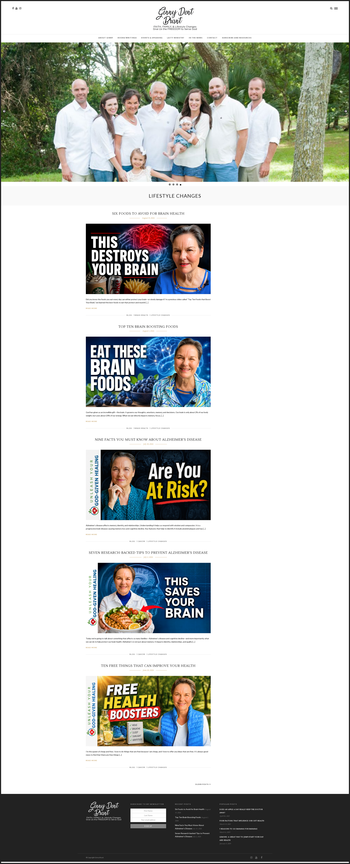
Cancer (141, 541)
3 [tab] (177, 184)
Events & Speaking (152, 38)
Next (345, 111)
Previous (4, 111)
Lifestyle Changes (160, 315)
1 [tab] (169, 185)
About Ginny (105, 38)
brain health (141, 315)
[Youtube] (16, 8)
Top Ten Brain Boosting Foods (148, 327)
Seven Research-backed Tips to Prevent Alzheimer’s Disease (148, 553)
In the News (195, 38)
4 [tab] (180, 184)
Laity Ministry (175, 38)
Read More (91, 308)
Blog (129, 315)
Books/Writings (127, 38)
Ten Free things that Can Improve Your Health (148, 666)
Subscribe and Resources (237, 38)
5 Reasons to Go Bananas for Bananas (238, 829)
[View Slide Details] (175, 112)
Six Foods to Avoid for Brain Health (148, 214)
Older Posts (202, 784)
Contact (212, 38)
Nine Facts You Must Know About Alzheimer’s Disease (148, 440)
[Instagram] (20, 8)
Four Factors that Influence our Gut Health (242, 821)
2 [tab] (173, 184)
